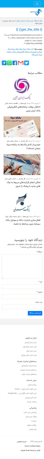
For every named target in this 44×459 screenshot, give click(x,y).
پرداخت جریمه (32, 402)
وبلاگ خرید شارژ (32, 21)
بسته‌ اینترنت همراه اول (29, 366)
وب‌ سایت (38, 302)
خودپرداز (33, 52)
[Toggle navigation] (37, 3)
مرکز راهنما (33, 429)
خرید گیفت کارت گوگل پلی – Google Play (22, 393)
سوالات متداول (32, 425)
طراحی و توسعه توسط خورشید (30, 450)
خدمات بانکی (20, 21)
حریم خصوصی (21, 441)
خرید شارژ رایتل (31, 351)
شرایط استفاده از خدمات (32, 446)
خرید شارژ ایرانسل (31, 342)
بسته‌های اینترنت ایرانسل (28, 370)
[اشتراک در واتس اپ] (9, 62)
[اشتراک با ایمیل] (20, 62)
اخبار (8, 141)
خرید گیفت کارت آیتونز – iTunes (26, 389)
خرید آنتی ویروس (31, 397)
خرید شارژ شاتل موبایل (29, 355)
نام (40, 282)
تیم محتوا (23, 103)
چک (20, 49)
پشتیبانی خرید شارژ (30, 412)
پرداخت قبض (32, 385)
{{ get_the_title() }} (29, 29)
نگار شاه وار (24, 141)
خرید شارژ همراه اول (30, 347)
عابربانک (35, 54)
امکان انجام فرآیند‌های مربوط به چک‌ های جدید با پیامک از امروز (23, 184)
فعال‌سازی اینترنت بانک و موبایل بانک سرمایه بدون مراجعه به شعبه (23, 222)
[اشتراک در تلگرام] (4, 62)
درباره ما (34, 421)
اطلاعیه (15, 103)
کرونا (7, 216)
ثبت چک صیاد (28, 49)
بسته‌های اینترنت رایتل (29, 374)
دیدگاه (39, 252)
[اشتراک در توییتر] (26, 62)
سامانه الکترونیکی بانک (20, 52)
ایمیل (39, 292)
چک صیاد (14, 49)
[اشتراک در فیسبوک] (14, 62)
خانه (40, 21)
